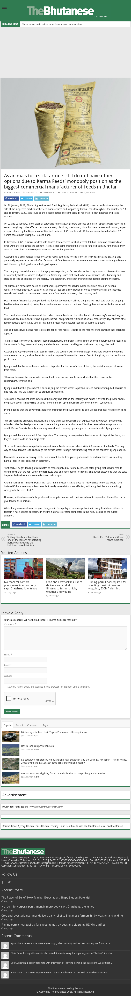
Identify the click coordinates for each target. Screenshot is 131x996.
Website (8, 676)
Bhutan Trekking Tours (53, 826)
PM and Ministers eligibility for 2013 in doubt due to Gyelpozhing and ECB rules (63, 773)
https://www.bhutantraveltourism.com (43, 806)
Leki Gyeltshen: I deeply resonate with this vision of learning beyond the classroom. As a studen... (62, 962)
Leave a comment (69, 192)
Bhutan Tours (33, 826)
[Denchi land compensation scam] (10, 750)
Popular (7, 725)
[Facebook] (4, 882)
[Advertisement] (65, 52)
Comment (10, 624)
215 (37, 749)
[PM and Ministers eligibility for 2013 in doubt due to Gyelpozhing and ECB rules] (10, 778)
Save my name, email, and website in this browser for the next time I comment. (49, 686)
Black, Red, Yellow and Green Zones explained (108, 537)
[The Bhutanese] (65, 10)
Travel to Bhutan (114, 826)
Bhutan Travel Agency (13, 826)
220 (37, 736)
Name (8, 654)
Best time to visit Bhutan (79, 826)
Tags (45, 725)
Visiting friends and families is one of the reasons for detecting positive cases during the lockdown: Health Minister (24, 540)
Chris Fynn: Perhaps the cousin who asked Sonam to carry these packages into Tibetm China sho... (62, 953)
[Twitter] (10, 882)
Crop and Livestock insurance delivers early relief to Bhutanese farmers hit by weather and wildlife (64, 586)
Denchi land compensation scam (37, 746)
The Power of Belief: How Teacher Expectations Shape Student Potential (45, 897)
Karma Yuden (13, 192)
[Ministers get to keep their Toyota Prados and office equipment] (10, 736)
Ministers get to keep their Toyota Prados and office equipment (54, 732)
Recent (19, 725)
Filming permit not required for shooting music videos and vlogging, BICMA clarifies (107, 585)
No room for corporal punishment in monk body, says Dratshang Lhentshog (20, 585)
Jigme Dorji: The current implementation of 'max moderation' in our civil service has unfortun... (60, 972)
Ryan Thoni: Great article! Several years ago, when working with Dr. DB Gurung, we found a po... (62, 943)
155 (37, 766)
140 (37, 777)
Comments (32, 725)
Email (8, 665)
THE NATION (49, 192)
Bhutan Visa (98, 826)
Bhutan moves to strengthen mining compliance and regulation (51, 24)
